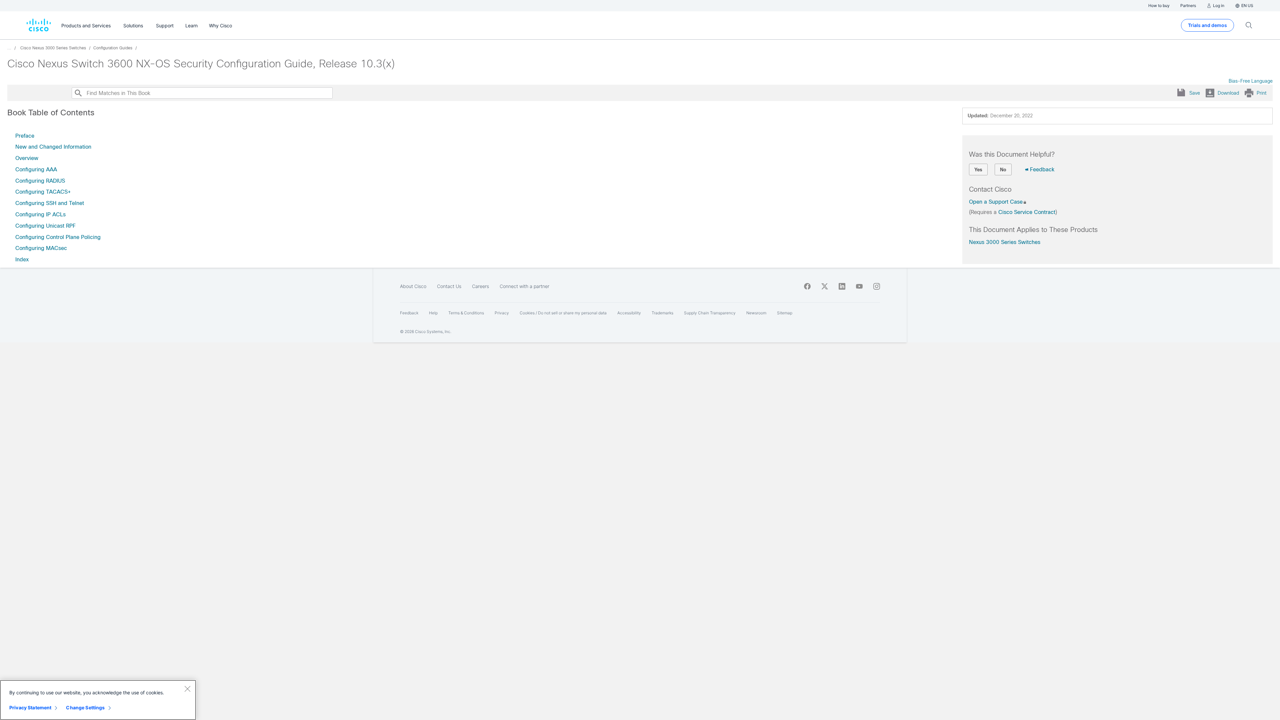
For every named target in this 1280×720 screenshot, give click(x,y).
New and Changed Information (53, 147)
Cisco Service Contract (1026, 212)
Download (1228, 93)
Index (22, 259)
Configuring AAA (36, 169)
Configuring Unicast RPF (45, 226)
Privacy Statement (30, 707)
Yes (978, 169)
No (1003, 169)
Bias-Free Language (1251, 81)
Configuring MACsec (41, 248)
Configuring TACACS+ (43, 192)
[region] (98, 700)
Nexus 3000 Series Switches (1004, 242)
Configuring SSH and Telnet (49, 203)
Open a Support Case (996, 202)
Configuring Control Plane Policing (58, 237)
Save (1194, 93)
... (9, 48)
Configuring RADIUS (40, 181)
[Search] (78, 93)
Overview (26, 158)
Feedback (1042, 169)
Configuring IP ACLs (40, 214)
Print (1261, 93)
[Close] (187, 688)
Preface (24, 136)
